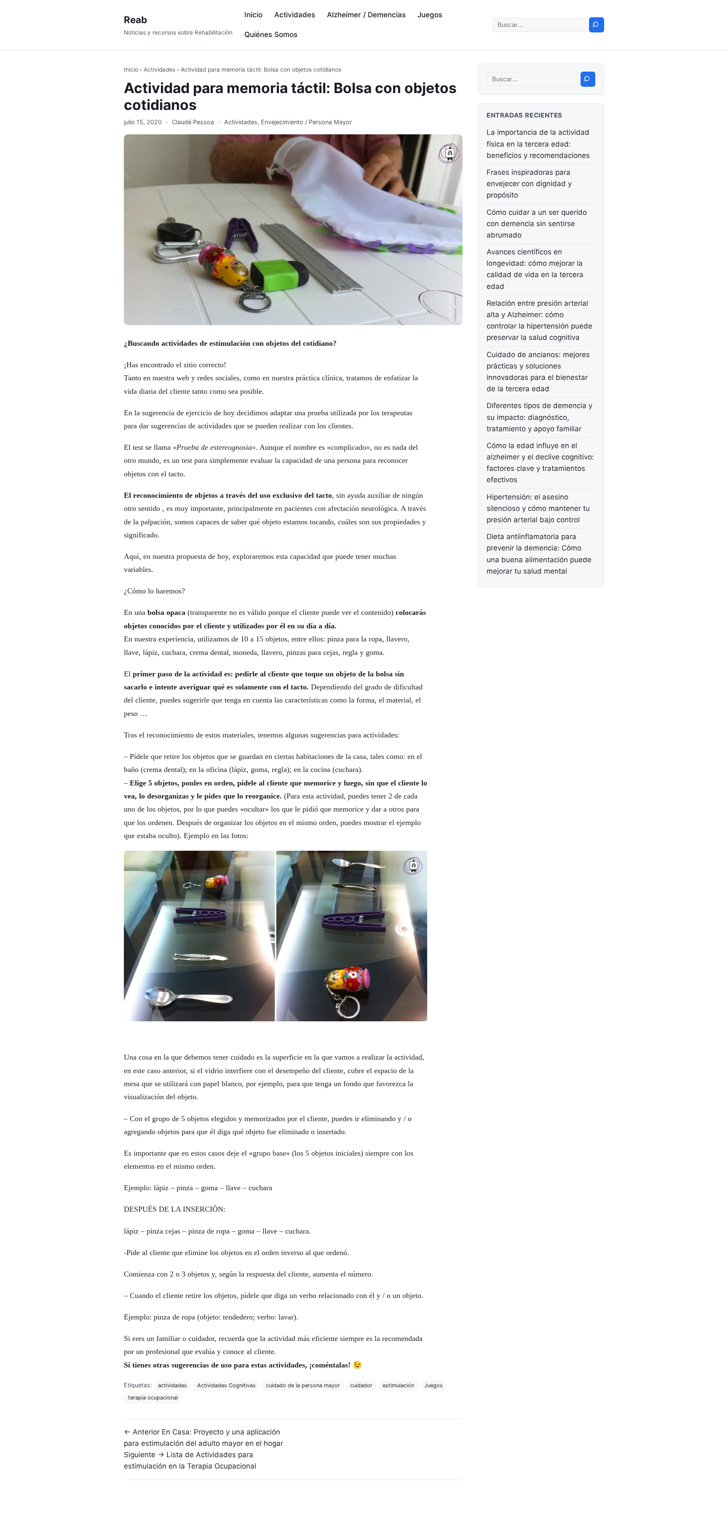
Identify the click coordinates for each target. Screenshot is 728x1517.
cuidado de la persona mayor (303, 1385)
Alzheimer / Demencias (366, 15)
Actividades (294, 15)
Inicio (253, 15)
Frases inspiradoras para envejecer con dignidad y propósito (529, 183)
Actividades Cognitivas (226, 1385)
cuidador (361, 1385)
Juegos (430, 15)
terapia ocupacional (153, 1397)
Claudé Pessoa (193, 122)
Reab (135, 19)
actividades (172, 1385)
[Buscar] (596, 24)
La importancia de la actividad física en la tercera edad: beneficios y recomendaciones (538, 143)
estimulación (398, 1385)
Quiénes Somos (270, 34)
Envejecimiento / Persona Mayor (306, 122)
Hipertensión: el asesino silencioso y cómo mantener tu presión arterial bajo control (538, 508)
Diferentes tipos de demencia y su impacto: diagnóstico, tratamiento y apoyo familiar (539, 417)
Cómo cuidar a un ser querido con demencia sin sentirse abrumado (537, 223)
